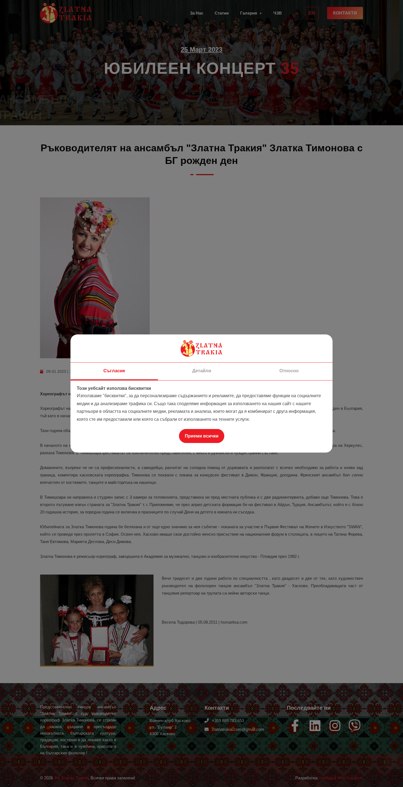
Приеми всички (201, 436)
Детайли (201, 370)
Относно (289, 370)
